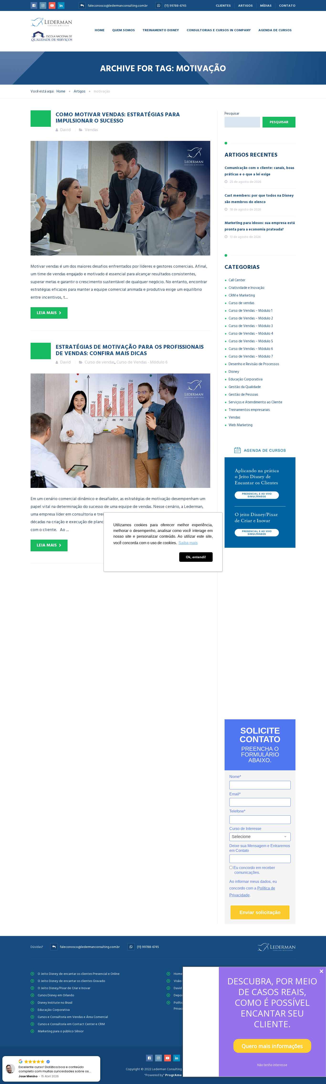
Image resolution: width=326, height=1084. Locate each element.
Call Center (237, 280)
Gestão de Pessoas (243, 395)
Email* (235, 794)
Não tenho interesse (272, 1065)
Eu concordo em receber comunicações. (253, 870)
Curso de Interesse (245, 829)
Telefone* (237, 811)
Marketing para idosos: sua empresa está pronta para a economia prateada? (260, 226)
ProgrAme (173, 1075)
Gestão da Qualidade (245, 387)
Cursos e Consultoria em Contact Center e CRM (71, 1024)
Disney (234, 372)
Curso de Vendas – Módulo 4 (251, 334)
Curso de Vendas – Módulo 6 (251, 349)
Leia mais (47, 312)
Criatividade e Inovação (246, 288)
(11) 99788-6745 (175, 5)
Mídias (266, 5)
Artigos (245, 5)
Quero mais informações (272, 1045)
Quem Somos (123, 29)
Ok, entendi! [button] (196, 557)
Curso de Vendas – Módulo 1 (250, 311)
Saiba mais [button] (188, 543)
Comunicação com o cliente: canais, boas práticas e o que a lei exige (259, 171)
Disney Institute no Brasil (55, 1002)
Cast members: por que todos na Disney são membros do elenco (259, 199)
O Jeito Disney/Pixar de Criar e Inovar (64, 988)
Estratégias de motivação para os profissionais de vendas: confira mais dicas (130, 349)
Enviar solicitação (260, 912)
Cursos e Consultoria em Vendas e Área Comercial (73, 1017)
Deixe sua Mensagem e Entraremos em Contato (259, 848)
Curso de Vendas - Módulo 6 (142, 362)
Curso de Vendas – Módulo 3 (251, 326)
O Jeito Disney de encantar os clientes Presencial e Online (79, 974)
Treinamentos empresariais (249, 410)
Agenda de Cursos (275, 29)
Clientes (223, 5)
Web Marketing (240, 425)
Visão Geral (182, 981)
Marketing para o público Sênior (61, 1031)
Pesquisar (232, 114)
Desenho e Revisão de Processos (254, 364)
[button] (100, 1056)
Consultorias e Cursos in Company (219, 29)
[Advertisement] (260, 633)
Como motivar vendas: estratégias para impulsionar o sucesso (118, 117)
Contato (287, 5)
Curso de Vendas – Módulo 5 (251, 341)
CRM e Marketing (242, 295)
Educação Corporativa (246, 379)
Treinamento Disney (160, 29)
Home (100, 29)
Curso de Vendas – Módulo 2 (251, 318)
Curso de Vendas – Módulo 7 (251, 356)
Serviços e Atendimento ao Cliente (255, 402)
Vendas (91, 129)
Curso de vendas (100, 362)
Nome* (235, 777)
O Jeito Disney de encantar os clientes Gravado (71, 981)
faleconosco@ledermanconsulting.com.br (117, 5)
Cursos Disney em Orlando (56, 995)
